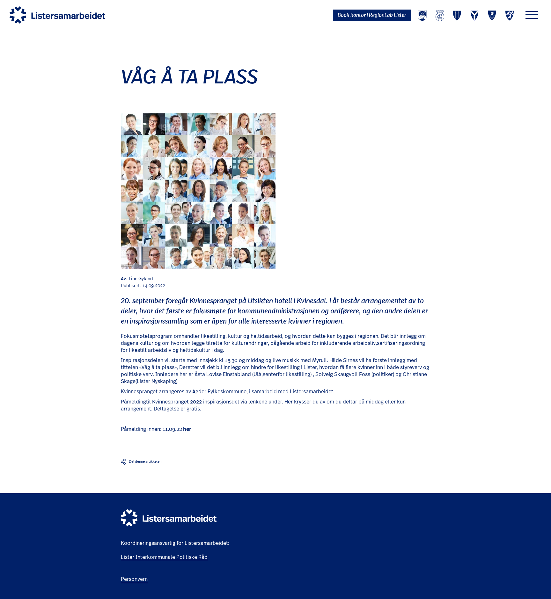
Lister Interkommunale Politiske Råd (164, 557)
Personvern (134, 579)
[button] (531, 15)
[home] (57, 15)
